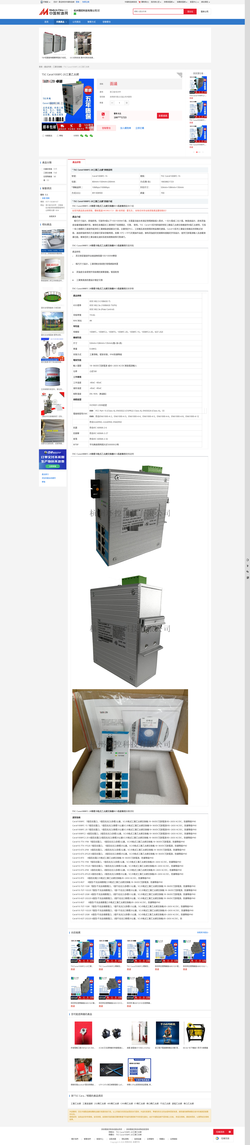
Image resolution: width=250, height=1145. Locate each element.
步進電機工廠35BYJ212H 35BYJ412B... (86, 1048)
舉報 (61, 135)
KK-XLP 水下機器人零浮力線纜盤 (195, 1048)
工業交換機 (57, 67)
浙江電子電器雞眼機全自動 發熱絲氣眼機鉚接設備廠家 (176, 1048)
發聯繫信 (106, 128)
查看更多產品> (203, 932)
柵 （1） (46, 180)
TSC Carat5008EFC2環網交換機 (202, 120)
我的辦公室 (155, 2)
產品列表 (47, 67)
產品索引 (45, 474)
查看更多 (52, 216)
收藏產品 (48, 135)
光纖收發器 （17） (50, 169)
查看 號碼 (45, 198)
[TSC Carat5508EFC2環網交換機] (198, 134)
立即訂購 (139, 128)
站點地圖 (112, 1139)
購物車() (145, 2)
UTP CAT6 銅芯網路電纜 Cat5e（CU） (114, 1084)
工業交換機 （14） (50, 173)
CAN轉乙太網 (127, 1103)
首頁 (40, 67)
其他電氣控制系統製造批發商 (137, 1129)
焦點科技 (128, 1142)
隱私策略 (125, 1139)
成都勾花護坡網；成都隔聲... (52, 443)
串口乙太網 (189, 1103)
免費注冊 (85, 2)
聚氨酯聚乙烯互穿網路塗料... (52, 280)
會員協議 (137, 1139)
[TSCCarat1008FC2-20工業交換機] (198, 85)
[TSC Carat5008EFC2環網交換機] (198, 109)
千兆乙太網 (165, 1103)
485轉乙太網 (113, 1103)
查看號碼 (163, 115)
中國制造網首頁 (131, 2)
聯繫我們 (87, 1139)
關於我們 (74, 1139)
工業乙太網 (76, 1103)
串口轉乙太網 (152, 1103)
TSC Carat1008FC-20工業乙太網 (128, 1132)
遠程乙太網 (177, 1103)
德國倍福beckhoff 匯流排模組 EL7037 (85, 1084)
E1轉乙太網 (139, 1103)
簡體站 (162, 1139)
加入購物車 (125, 128)
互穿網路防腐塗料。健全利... (52, 389)
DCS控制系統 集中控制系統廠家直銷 (84, 57)
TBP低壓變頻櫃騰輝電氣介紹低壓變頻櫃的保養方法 (61, 57)
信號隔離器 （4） (50, 176)
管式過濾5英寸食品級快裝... (51, 362)
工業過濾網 (87, 1103)
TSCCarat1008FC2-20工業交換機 (203, 95)
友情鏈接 (173, 1139)
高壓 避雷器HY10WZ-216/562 (138, 1048)
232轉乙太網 (100, 1103)
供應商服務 (168, 2)
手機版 (45, 2)
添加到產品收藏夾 (49, 478)
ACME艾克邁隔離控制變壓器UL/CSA (113, 1048)
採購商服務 (181, 2)
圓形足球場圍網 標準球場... (51, 335)
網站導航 (204, 2)
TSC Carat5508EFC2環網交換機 (202, 144)
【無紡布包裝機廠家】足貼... (52, 416)
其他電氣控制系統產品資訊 (111, 1129)
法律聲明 (150, 1139)
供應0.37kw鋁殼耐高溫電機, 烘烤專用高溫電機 (145, 1084)
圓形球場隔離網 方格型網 (51, 308)
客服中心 (193, 2)
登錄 (77, 2)
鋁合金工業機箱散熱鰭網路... (52, 253)
